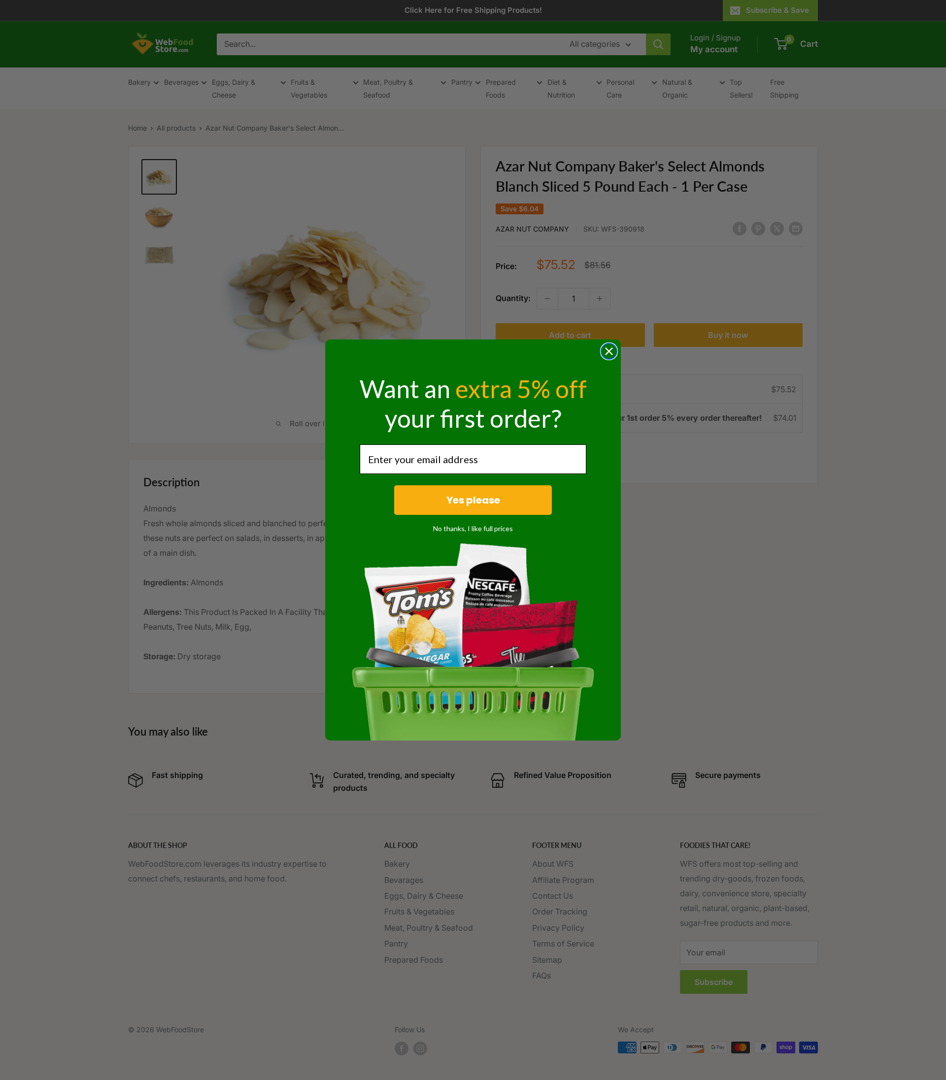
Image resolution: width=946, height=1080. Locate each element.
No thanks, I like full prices (473, 528)
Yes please (473, 500)
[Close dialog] (609, 351)
